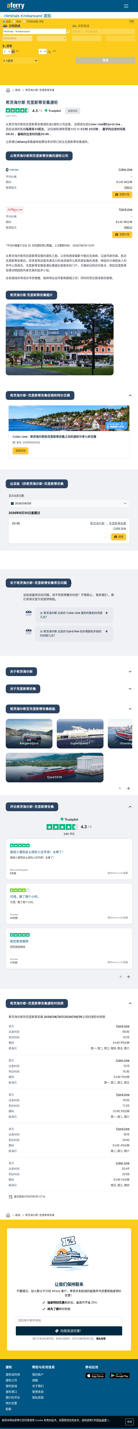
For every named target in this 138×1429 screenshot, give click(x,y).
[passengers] (120, 788)
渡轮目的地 (13, 1375)
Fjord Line (125, 209)
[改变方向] (68, 32)
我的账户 (38, 1375)
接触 (35, 1380)
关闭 (129, 1421)
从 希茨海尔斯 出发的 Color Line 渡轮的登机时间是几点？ (71, 615)
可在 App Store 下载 (95, 1375)
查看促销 (20, 451)
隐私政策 (101, 1338)
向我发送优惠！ (71, 1331)
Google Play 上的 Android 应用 (120, 1375)
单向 (18, 21)
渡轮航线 (11, 1386)
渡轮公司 (11, 1380)
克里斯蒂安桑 (117, 523)
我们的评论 (13, 1397)
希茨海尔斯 (97, 523)
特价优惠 (11, 1403)
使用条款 (38, 1392)
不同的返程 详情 (34, 21)
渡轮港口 (11, 1392)
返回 (8, 21)
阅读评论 (72, 110)
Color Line (125, 169)
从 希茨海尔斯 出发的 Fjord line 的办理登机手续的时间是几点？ (70, 633)
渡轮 (9, 1367)
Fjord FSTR (54, 777)
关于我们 (38, 1386)
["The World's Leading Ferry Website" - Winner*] (15, 6)
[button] (69, 503)
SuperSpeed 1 (80, 743)
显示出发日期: (16, 496)
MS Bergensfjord (29, 741)
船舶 (8, 1409)
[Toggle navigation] (126, 6)
